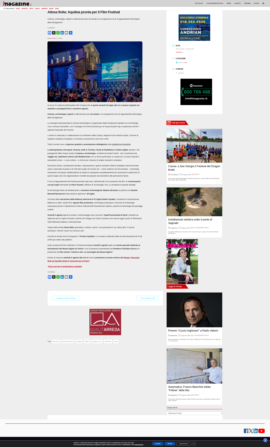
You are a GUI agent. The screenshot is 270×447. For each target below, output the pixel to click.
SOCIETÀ (237, 3)
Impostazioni (183, 444)
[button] (263, 3)
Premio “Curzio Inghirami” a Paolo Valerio (193, 330)
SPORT (229, 3)
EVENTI (256, 3)
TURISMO (247, 3)
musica (37, 8)
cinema (79, 341)
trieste (31, 8)
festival (108, 341)
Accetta (157, 444)
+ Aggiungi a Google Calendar (65, 298)
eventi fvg (24, 8)
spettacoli (44, 8)
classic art (181, 62)
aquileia (56, 341)
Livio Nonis (174, 174)
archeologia (68, 341)
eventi (18, 8)
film (116, 341)
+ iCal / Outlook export (147, 298)
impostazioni (138, 445)
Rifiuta (170, 444)
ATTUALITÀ (199, 3)
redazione (174, 228)
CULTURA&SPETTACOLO (214, 3)
